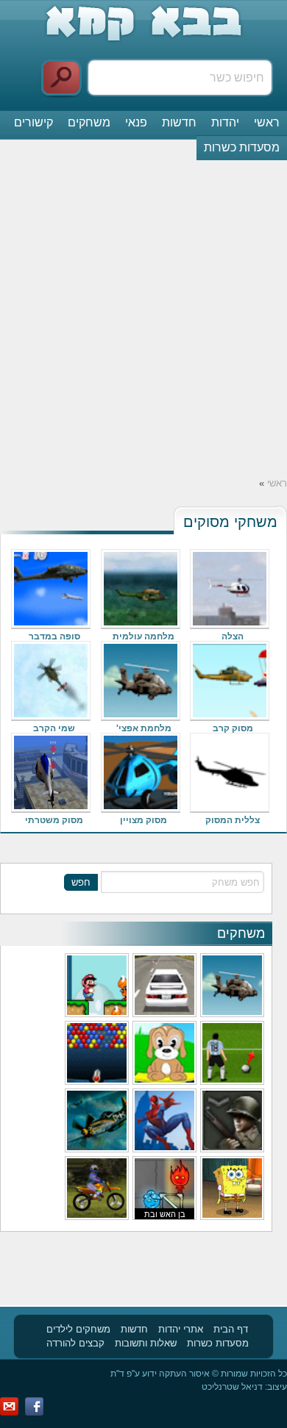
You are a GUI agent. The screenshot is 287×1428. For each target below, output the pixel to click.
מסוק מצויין (143, 820)
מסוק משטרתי (54, 820)
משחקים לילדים (78, 1329)
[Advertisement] (143, 318)
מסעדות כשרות (242, 147)
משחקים (89, 122)
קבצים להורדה (75, 1343)
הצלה (233, 636)
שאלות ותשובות (146, 1343)
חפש (81, 882)
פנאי (136, 122)
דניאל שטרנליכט (232, 1387)
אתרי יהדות (180, 1329)
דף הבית (230, 1329)
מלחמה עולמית (143, 636)
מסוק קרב (233, 728)
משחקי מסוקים (230, 522)
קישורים (33, 122)
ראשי (267, 122)
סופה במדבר (54, 636)
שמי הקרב (54, 728)
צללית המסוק (232, 820)
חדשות (179, 122)
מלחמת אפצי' (143, 728)
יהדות (225, 122)
